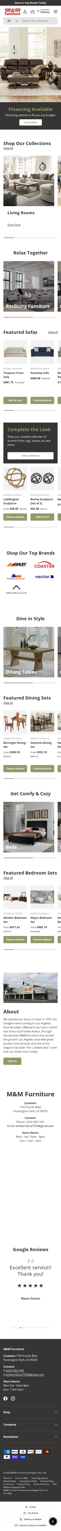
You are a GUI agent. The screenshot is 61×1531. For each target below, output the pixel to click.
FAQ (54, 1484)
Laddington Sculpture (11, 501)
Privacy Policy (23, 1484)
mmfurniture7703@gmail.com (35, 1126)
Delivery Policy (47, 1481)
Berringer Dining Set (14, 745)
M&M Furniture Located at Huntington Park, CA (25, 1490)
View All (8, 148)
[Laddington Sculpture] (15, 478)
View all (53, 332)
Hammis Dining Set (41, 745)
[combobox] (30, 21)
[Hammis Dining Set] (42, 722)
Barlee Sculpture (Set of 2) (41, 501)
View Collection (30, 455)
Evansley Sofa (39, 373)
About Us (7, 1478)
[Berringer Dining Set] (15, 722)
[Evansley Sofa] (42, 352)
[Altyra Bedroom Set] (42, 897)
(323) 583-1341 (15, 1370)
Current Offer (21, 1478)
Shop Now (18, 76)
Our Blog (7, 1493)
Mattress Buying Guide (14, 1487)
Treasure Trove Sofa (13, 375)
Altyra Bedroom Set (41, 920)
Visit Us (12, 1061)
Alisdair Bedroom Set (15, 920)
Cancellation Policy (28, 1481)
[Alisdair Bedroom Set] (15, 897)
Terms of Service (41, 1484)
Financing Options (40, 1478)
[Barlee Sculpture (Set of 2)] (42, 478)
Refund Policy (9, 1481)
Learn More (30, 122)
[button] (32, 11)
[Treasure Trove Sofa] (15, 352)
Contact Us (8, 1484)
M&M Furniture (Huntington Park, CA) (28, 1472)
